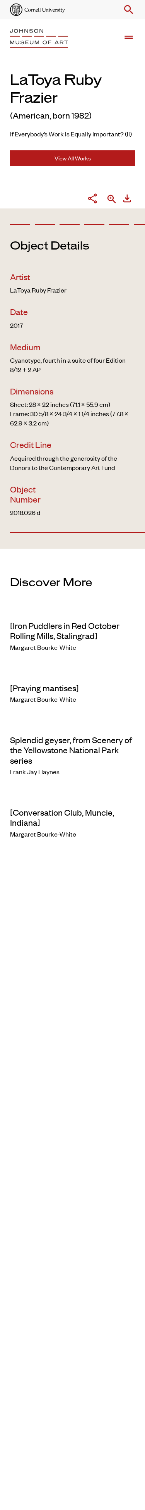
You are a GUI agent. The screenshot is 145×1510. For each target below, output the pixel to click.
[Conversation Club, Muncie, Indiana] (62, 817)
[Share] (92, 200)
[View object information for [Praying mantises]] (72, 672)
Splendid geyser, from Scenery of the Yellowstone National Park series (71, 750)
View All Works (73, 158)
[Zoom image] (112, 199)
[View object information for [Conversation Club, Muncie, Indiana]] (72, 796)
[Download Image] (127, 199)
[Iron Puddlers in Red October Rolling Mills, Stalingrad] (64, 630)
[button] (127, 9)
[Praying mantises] (44, 687)
